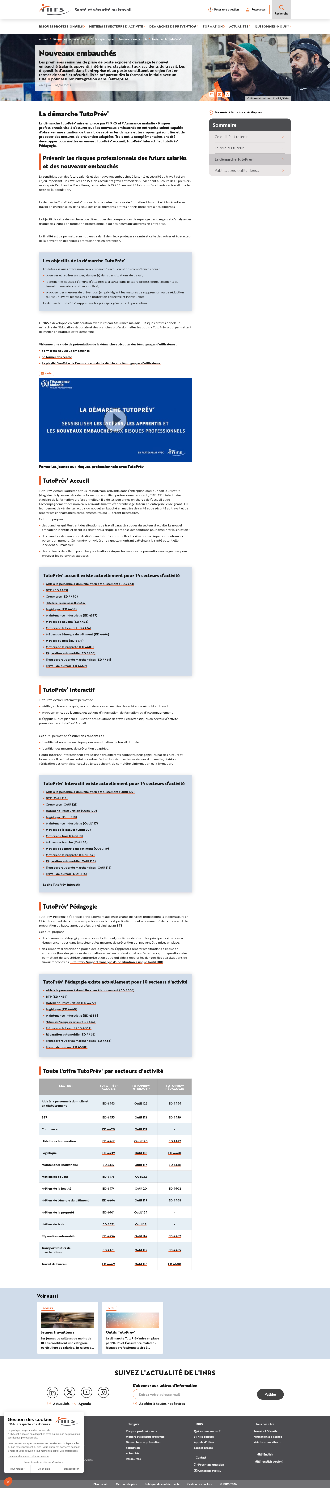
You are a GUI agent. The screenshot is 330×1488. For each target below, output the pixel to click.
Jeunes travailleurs (57, 1332)
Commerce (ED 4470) (62, 596)
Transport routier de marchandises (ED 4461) (78, 659)
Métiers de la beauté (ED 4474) (68, 628)
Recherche (281, 13)
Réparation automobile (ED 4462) (70, 1034)
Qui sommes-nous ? (207, 1431)
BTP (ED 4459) (57, 996)
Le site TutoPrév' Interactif (61, 884)
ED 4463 (108, 1103)
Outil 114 (140, 1236)
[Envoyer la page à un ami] (212, 94)
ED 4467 (108, 1141)
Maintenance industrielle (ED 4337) (71, 615)
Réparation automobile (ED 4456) (70, 653)
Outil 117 (141, 1164)
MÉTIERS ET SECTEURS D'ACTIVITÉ (116, 26)
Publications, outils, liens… (237, 170)
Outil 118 (141, 1153)
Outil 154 (140, 1212)
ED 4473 (108, 1176)
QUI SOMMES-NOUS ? (272, 26)
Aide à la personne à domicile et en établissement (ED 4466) (90, 990)
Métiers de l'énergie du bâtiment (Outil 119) (77, 848)
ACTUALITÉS (238, 26)
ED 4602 (174, 1188)
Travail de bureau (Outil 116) (66, 874)
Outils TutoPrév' (120, 1332)
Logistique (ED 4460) (61, 1009)
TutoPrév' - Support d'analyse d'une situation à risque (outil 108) (116, 962)
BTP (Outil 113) (57, 798)
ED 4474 (108, 1188)
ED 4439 (108, 1153)
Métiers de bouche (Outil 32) (67, 842)
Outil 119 (141, 1200)
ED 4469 (108, 1264)
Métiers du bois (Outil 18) (64, 836)
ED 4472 (175, 1141)
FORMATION (213, 26)
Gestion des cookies (199, 1484)
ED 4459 (174, 1117)
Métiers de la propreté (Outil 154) (70, 855)
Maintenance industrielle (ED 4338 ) (72, 1015)
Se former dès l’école (57, 357)
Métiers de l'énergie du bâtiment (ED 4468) (71, 1022)
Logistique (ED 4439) (61, 609)
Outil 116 (141, 1264)
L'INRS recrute (204, 1436)
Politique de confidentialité (162, 1484)
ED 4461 (109, 1250)
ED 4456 (108, 1236)
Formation (133, 1448)
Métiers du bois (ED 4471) (65, 640)
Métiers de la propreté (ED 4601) (70, 647)
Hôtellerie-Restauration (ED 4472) (71, 1003)
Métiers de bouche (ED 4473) (67, 621)
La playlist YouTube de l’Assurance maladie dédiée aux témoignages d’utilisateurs (101, 363)
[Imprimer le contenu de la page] (220, 94)
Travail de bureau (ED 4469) (66, 666)
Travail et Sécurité (266, 1431)
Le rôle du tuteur (229, 147)
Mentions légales (126, 1484)
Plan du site (100, 1484)
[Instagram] (103, 1392)
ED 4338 (175, 1164)
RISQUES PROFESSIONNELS (61, 26)
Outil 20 (141, 1188)
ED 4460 (174, 1153)
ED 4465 (174, 1250)
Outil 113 (141, 1117)
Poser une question (226, 9)
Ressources (258, 9)
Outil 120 (141, 1141)
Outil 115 (141, 1250)
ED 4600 (174, 1264)
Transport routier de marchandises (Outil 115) (79, 867)
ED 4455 (108, 1117)
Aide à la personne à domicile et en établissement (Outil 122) (90, 791)
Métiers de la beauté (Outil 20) (68, 829)
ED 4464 (108, 1200)
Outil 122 (140, 1103)
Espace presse (203, 1448)
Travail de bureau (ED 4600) (66, 1047)
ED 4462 (174, 1236)
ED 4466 (174, 1103)
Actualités (132, 1453)
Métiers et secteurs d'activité (145, 1436)
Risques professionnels (141, 1431)
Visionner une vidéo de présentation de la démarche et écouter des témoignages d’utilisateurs (107, 344)
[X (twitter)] (69, 1392)
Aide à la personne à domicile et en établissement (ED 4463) (90, 584)
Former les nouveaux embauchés (66, 350)
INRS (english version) (268, 1461)
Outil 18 (140, 1224)
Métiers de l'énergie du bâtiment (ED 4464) (77, 634)
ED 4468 (174, 1200)
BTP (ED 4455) (57, 590)
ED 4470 (108, 1129)
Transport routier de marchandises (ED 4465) (79, 1040)
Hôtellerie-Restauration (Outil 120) (71, 810)
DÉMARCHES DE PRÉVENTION (172, 26)
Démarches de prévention (143, 1442)
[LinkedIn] (52, 1392)
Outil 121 (141, 1129)
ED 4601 (108, 1212)
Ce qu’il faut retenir (231, 136)
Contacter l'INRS (209, 1471)
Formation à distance (268, 1436)
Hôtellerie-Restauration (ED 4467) (66, 603)
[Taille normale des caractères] (227, 94)
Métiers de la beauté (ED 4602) (68, 1028)
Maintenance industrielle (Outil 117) (72, 823)
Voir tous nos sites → (268, 1442)
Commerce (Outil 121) (62, 804)
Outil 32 (141, 1176)
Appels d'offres (204, 1442)
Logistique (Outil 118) (61, 817)
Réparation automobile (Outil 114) (71, 861)
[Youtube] (86, 1392)
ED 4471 (109, 1224)
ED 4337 (108, 1164)
